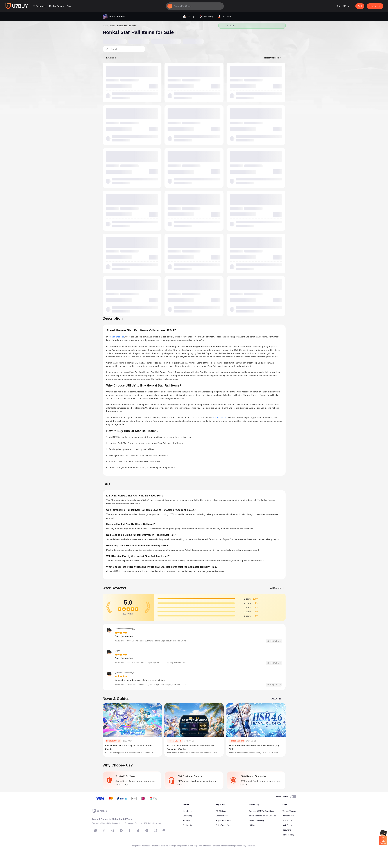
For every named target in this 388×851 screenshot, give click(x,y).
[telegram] (112, 830)
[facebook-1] (121, 830)
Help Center (188, 811)
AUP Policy (287, 820)
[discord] (104, 830)
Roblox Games (56, 6)
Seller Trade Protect (224, 825)
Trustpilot (230, 26)
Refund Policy (288, 835)
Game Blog (187, 816)
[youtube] (163, 830)
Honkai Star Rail (116, 336)
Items (112, 26)
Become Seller (222, 816)
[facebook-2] (129, 830)
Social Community (256, 820)
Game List (187, 820)
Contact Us (187, 825)
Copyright (287, 830)
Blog (69, 6)
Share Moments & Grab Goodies (262, 816)
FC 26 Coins (221, 811)
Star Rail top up (219, 417)
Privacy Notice (288, 816)
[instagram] (155, 830)
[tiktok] (138, 830)
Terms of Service (289, 811)
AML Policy (287, 825)
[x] (146, 830)
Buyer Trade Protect (224, 820)
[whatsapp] (95, 830)
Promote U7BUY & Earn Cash (261, 811)
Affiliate (252, 825)
